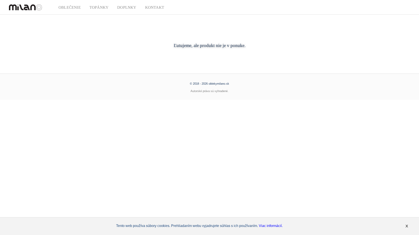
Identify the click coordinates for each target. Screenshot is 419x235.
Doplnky (126, 7)
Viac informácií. (271, 226)
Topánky (98, 7)
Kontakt (154, 7)
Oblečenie (69, 7)
